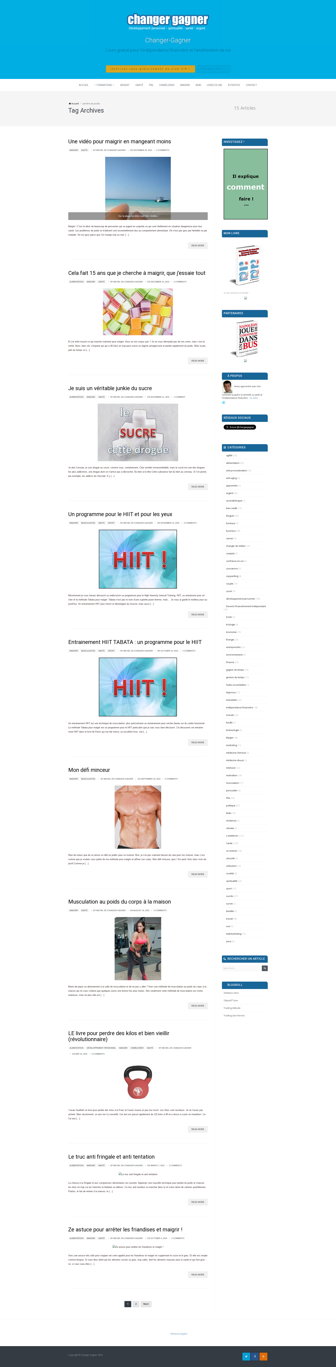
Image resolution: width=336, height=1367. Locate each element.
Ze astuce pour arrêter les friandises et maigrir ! (125, 1229)
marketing (231, 745)
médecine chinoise (236, 752)
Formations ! (213, 69)
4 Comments (190, 523)
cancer (229, 538)
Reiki (198, 85)
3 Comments (160, 910)
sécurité (230, 858)
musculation (88, 523)
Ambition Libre (231, 992)
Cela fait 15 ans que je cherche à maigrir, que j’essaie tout (136, 273)
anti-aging (231, 478)
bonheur (230, 523)
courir (229, 591)
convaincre (232, 568)
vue (228, 926)
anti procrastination (236, 470)
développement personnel (101, 1048)
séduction (231, 865)
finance (230, 662)
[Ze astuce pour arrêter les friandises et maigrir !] (138, 1247)
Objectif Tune (231, 1000)
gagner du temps (235, 669)
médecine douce (235, 760)
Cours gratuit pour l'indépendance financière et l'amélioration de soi (168, 50)
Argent (125, 85)
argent (229, 493)
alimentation (76, 282)
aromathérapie (234, 500)
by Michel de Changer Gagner (109, 150)
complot (230, 553)
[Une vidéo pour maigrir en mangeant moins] (138, 188)
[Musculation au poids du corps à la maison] (138, 948)
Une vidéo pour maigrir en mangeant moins (119, 141)
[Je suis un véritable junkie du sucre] (138, 432)
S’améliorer (166, 85)
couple (229, 583)
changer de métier (236, 545)
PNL (151, 85)
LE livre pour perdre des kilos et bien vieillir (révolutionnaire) (118, 1036)
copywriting (232, 576)
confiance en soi (235, 561)
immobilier (231, 699)
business (231, 530)
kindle (229, 722)
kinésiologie (232, 730)
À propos (234, 85)
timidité (230, 911)
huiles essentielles (236, 684)
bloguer (230, 515)
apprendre (232, 485)
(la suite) (254, 397)
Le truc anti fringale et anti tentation (111, 1157)
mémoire (231, 767)
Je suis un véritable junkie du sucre (110, 388)
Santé (139, 85)
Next (146, 1303)
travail (229, 918)
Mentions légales (179, 1333)
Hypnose (231, 692)
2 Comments (180, 282)
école (229, 617)
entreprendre (233, 647)
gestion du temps (235, 677)
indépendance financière (239, 707)
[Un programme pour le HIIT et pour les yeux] (138, 559)
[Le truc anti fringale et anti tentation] (138, 1174)
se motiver (231, 850)
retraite (230, 828)
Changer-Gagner (168, 40)
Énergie (230, 639)
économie (231, 632)
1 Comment (179, 397)
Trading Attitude (232, 1008)
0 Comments (162, 150)
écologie (230, 624)
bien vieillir (231, 508)
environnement (234, 654)
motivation (231, 775)
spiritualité (231, 881)
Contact (251, 85)
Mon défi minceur (89, 770)
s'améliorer (137, 1048)
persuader (231, 790)
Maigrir (185, 85)
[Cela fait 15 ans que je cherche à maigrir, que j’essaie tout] (138, 311)
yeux (228, 941)
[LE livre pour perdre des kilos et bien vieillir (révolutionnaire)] (138, 1082)
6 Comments (98, 1054)
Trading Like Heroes (234, 1015)
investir (230, 715)
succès (229, 896)
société (230, 873)
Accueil (84, 85)
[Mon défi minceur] (138, 817)
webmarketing (233, 933)
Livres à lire (214, 85)
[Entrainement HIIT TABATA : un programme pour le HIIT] (138, 687)
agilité (229, 455)
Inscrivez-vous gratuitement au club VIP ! (150, 69)
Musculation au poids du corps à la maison (119, 901)
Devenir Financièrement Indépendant (246, 606)
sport (111, 523)
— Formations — (104, 85)
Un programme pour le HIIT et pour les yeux (120, 514)
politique (230, 805)
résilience (231, 820)
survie (229, 903)
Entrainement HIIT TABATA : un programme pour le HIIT (135, 642)
